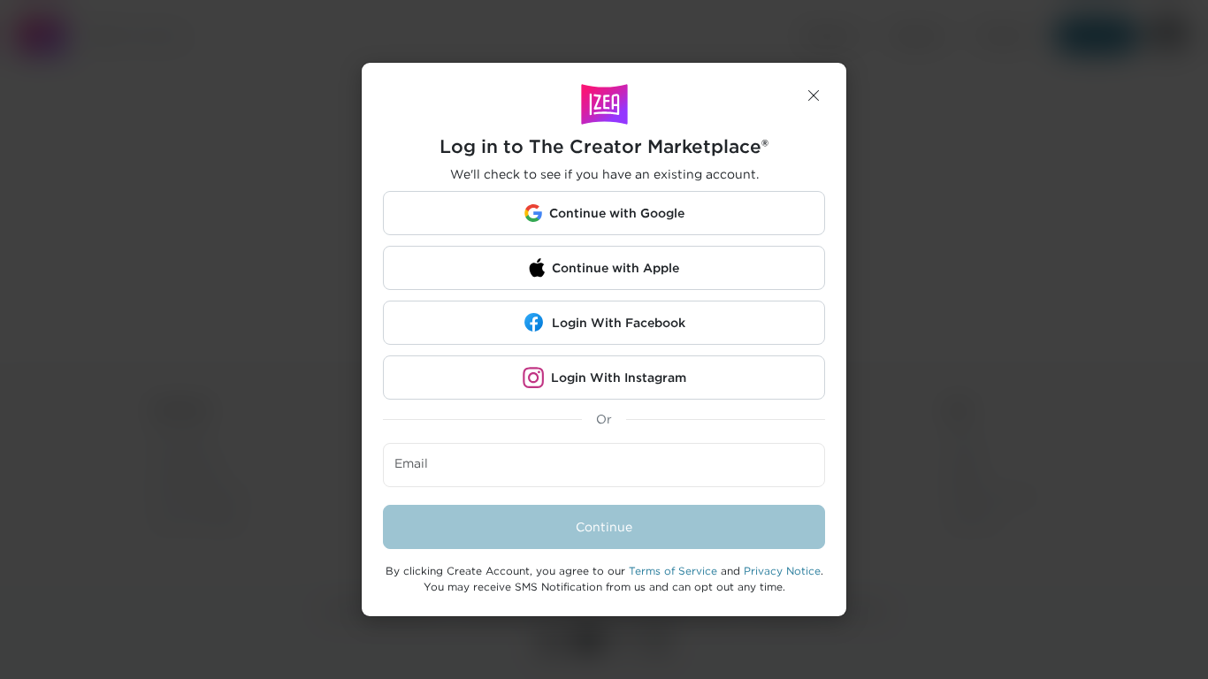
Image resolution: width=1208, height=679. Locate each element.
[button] (813, 95)
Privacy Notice (782, 570)
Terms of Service (673, 570)
